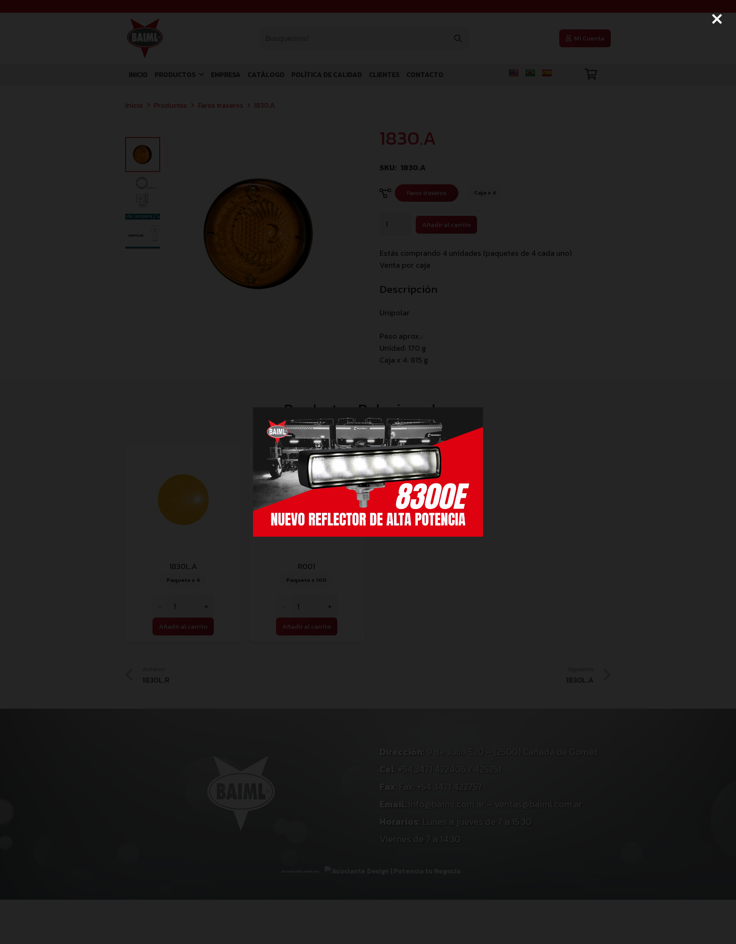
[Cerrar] (717, 19)
